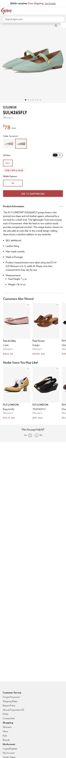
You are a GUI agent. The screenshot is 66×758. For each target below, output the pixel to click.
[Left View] (33, 99)
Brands (6, 739)
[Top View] (28, 99)
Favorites (50, 10)
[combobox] (33, 19)
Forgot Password (11, 697)
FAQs (5, 714)
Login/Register (10, 748)
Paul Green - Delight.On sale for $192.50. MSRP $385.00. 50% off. (46, 329)
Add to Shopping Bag (33, 193)
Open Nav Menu (63, 10)
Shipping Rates (10, 701)
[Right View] (38, 99)
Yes (25, 435)
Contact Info (9, 718)
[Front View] (40, 99)
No (41, 435)
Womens (7, 727)
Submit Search (61, 19)
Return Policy (9, 705)
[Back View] (35, 99)
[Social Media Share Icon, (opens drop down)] (55, 25)
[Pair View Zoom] (33, 60)
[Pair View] (25, 99)
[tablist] (57, 155)
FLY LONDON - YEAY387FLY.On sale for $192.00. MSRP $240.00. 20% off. (46, 393)
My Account (43, 10)
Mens (5, 731)
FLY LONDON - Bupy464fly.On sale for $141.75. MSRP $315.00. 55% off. (16, 393)
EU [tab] (60, 155)
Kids (5, 735)
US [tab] (55, 155)
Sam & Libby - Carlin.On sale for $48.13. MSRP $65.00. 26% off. (16, 329)
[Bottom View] (30, 99)
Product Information (13, 206)
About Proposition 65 (13, 709)
